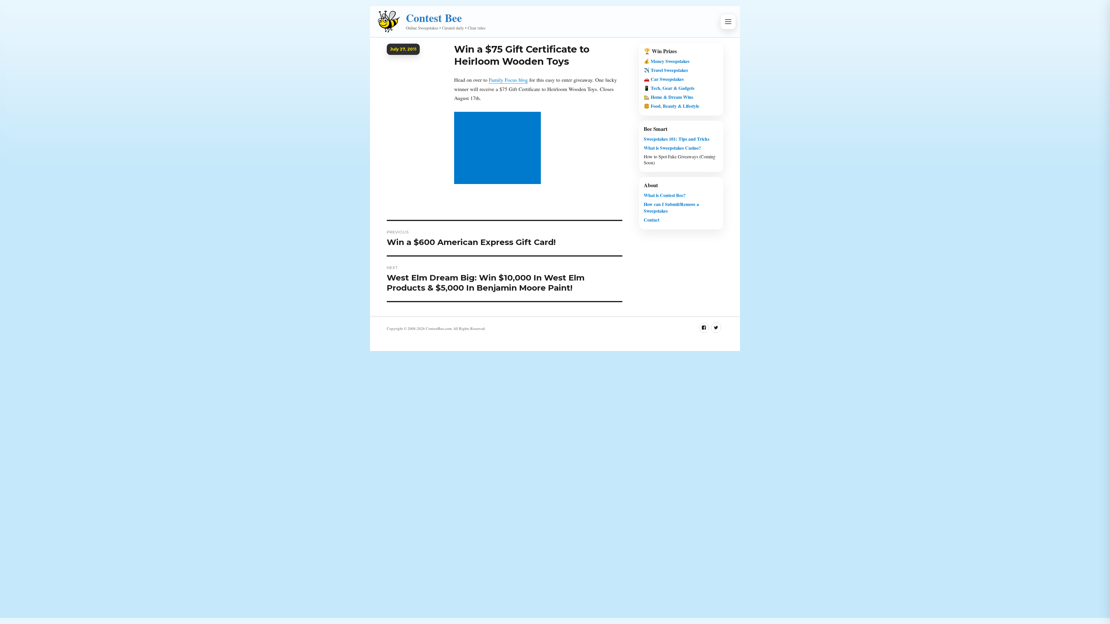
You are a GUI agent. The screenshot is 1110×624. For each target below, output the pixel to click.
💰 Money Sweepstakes (666, 61)
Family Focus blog (508, 79)
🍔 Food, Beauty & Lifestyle (671, 106)
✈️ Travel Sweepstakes (666, 70)
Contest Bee (434, 18)
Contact (651, 219)
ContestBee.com (439, 328)
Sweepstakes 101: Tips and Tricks (676, 138)
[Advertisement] (498, 148)
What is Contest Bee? (665, 195)
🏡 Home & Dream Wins (668, 97)
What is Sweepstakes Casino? (672, 147)
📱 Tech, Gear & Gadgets (669, 88)
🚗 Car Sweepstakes (664, 79)
